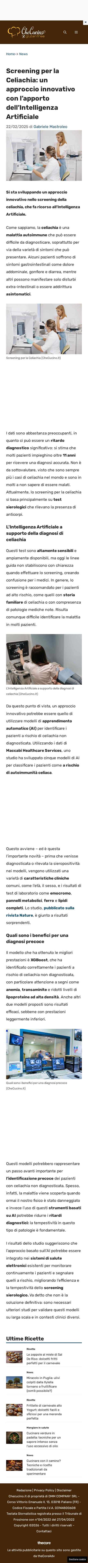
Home (10, 54)
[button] (65, 32)
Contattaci (44, 1531)
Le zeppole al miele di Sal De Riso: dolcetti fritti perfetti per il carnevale (44, 1359)
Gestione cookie (77, 1559)
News (23, 54)
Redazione (24, 1490)
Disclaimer (64, 1490)
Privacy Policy (44, 1490)
